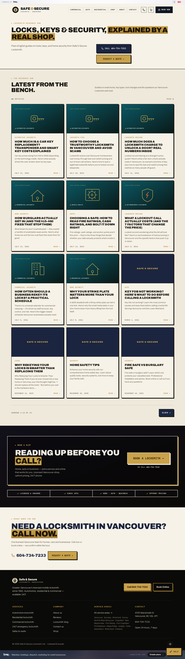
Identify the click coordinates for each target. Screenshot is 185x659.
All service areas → (103, 612)
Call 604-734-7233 (115, 48)
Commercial (75, 10)
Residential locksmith (22, 617)
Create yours (157, 654)
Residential (100, 10)
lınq (15, 2)
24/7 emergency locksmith (25, 626)
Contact (133, 10)
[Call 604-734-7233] (144, 10)
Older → (166, 412)
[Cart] (151, 10)
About (122, 10)
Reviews (57, 617)
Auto (88, 10)
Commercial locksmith (23, 622)
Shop (113, 10)
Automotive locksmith (23, 612)
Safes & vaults (19, 631)
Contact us (58, 626)
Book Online (163, 587)
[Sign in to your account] (174, 2)
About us (57, 612)
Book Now (165, 9)
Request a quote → (113, 59)
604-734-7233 (31, 555)
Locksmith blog (60, 622)
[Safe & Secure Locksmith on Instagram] (170, 644)
